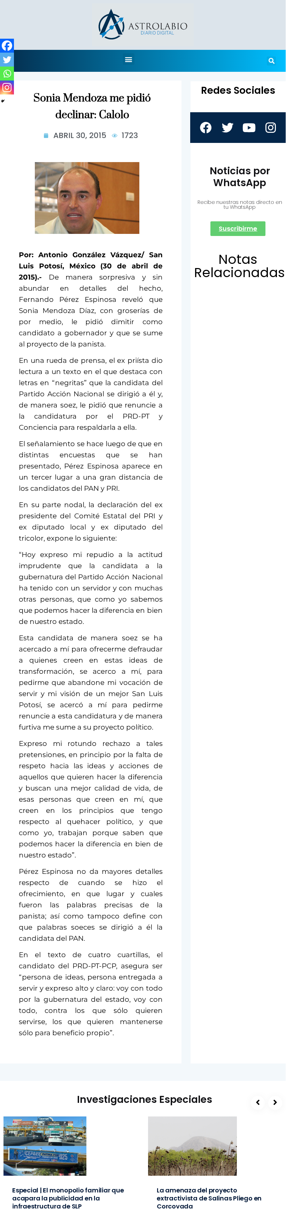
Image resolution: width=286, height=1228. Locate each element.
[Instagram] (7, 87)
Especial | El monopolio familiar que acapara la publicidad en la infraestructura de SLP (68, 1198)
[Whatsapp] (7, 74)
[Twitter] (7, 60)
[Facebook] (7, 46)
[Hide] (3, 101)
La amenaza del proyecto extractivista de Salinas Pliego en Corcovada (209, 1198)
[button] (128, 59)
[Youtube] (248, 127)
